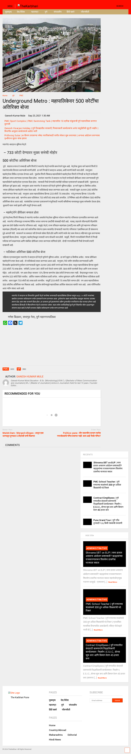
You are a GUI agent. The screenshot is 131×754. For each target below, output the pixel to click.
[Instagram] (109, 5)
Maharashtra (56, 734)
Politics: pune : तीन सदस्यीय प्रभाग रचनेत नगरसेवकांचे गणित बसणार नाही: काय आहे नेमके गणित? (79, 434)
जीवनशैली (85, 11)
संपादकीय (58, 11)
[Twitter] (104, 5)
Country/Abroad (57, 730)
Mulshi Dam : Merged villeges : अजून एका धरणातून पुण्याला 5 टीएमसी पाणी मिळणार (23, 434)
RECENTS (88, 454)
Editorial (72, 734)
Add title (89, 535)
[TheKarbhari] (26, 6)
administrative (96, 548)
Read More (112, 582)
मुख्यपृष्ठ (8, 11)
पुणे (46, 11)
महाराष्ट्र (34, 11)
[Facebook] (113, 5)
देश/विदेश (21, 11)
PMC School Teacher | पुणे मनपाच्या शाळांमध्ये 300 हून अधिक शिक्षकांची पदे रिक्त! (107, 484)
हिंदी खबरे (70, 11)
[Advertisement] (52, 348)
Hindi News (55, 739)
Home (52, 725)
